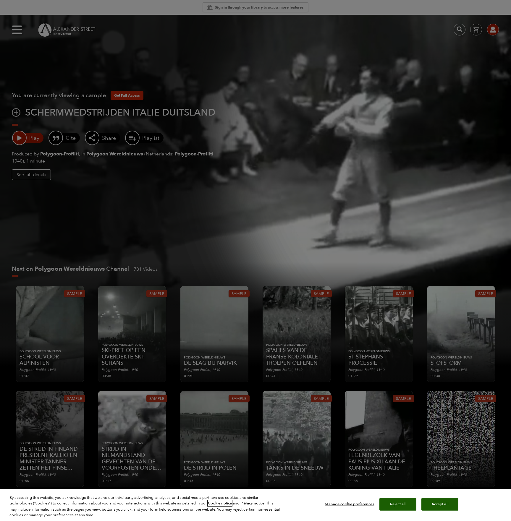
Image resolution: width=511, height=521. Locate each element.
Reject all (397, 504)
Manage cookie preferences (349, 504)
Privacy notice (252, 503)
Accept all (439, 504)
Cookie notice (220, 503)
